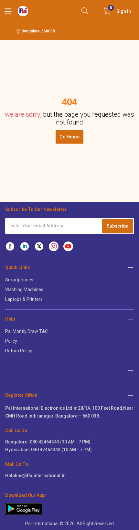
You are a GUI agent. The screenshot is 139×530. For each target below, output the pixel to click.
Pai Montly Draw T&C (26, 331)
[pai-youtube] (68, 246)
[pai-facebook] (10, 246)
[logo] (23, 11)
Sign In (120, 10)
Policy (11, 341)
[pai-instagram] (54, 246)
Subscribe (117, 226)
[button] (131, 395)
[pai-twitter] (39, 246)
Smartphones (19, 279)
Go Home (69, 136)
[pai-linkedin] (24, 246)
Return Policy (18, 350)
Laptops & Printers (24, 299)
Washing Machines (24, 289)
